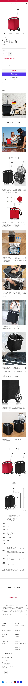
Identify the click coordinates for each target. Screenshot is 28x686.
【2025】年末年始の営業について (9, 605)
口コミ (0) (4, 576)
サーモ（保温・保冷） (5, 641)
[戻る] (2, 34)
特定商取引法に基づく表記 (6, 630)
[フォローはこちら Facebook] (3, 672)
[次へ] (25, 34)
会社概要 (3, 625)
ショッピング (4, 638)
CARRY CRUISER (5, 37)
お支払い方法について (19, 638)
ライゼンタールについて (19, 625)
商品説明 (3, 90)
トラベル (3, 636)
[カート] (25, 3)
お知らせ (16, 628)
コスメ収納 (3, 643)
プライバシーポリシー (5, 628)
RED (10, 53)
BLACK (4, 53)
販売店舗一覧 (17, 630)
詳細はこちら (21, 0)
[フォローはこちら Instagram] (5, 672)
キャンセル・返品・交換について (20, 644)
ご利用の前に (17, 636)
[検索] (4, 3)
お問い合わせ (17, 649)
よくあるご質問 (18, 647)
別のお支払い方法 (14, 77)
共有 (2, 82)
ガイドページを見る (10, 564)
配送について (17, 641)
